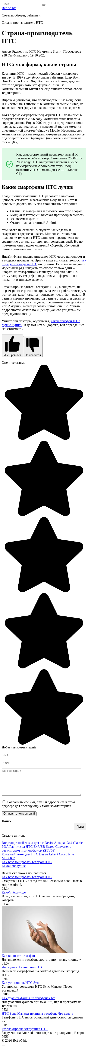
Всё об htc (9, 8)
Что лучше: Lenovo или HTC (23, 967)
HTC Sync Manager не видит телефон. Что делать (37, 1013)
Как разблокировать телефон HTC (27, 862)
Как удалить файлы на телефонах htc (28, 998)
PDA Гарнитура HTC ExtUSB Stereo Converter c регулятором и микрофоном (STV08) (36, 848)
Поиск (6, 821)
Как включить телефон (18, 955)
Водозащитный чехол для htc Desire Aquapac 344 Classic (42, 843)
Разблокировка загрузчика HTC (25, 1029)
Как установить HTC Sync (21, 982)
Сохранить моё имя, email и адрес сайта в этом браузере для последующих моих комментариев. (38, 804)
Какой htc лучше (14, 866)
